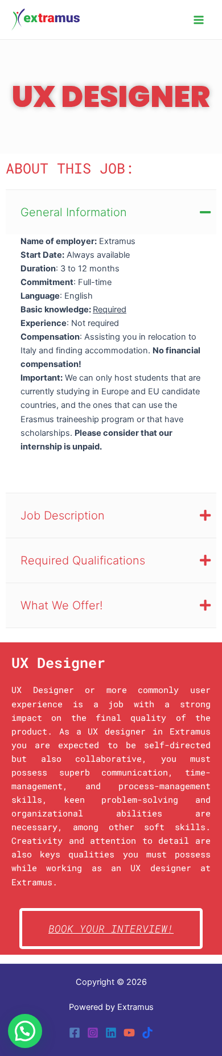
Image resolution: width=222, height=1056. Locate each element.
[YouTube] (129, 1032)
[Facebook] (74, 1032)
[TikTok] (147, 1032)
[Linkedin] (111, 1032)
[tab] (111, 211)
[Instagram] (92, 1032)
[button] (25, 1031)
